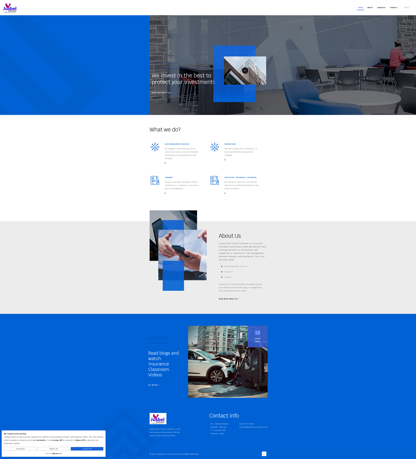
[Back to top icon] (264, 454)
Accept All (87, 449)
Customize (20, 449)
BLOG (407, 7)
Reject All (54, 449)
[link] (165, 163)
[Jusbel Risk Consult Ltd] (10, 7)
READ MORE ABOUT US (228, 299)
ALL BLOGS (153, 385)
